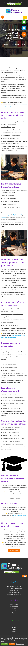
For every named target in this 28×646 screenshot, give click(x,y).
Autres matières (14, 615)
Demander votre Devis (14, 592)
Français (14, 608)
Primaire (14, 625)
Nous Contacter (14, 590)
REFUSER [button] (12, 644)
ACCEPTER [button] (4, 644)
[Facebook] (23, 576)
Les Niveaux (15, 44)
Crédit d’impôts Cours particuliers (14, 588)
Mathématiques (14, 606)
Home (6, 44)
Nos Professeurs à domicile (14, 586)
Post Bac (14, 631)
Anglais (14, 613)
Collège (14, 627)
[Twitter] (25, 576)
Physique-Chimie (14, 611)
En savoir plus (20, 644)
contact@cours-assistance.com (14, 2)
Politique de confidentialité (14, 594)
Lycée (14, 629)
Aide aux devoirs (14, 604)
